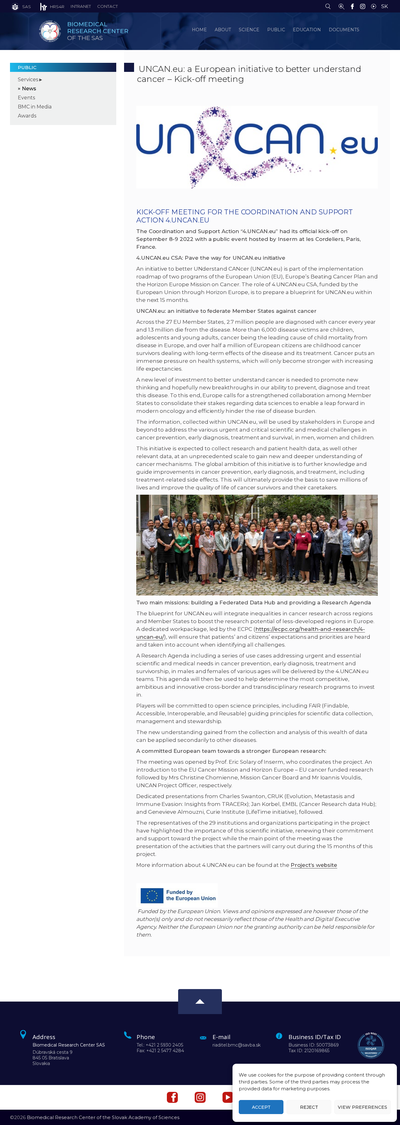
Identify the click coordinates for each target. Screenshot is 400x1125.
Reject (309, 1107)
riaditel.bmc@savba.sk (236, 1045)
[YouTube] (375, 5)
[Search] (329, 5)
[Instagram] (364, 5)
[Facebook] (353, 5)
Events (26, 98)
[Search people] (342, 5)
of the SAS (97, 31)
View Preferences (362, 1107)
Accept (261, 1107)
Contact (107, 6)
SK (384, 6)
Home (199, 29)
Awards (27, 116)
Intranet (81, 6)
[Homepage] (50, 31)
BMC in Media (35, 107)
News (29, 89)
